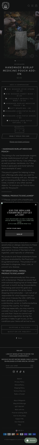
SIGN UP (19, 234)
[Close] (36, 204)
